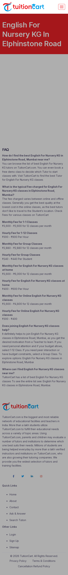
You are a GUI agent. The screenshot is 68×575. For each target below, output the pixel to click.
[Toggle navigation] (61, 7)
